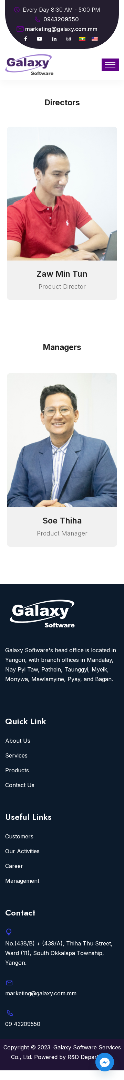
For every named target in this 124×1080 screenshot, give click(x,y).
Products (17, 770)
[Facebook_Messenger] (104, 1062)
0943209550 (61, 19)
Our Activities (22, 851)
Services (16, 755)
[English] (95, 39)
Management (22, 880)
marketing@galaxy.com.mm (61, 28)
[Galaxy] (29, 64)
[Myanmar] (82, 39)
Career (14, 865)
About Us (17, 740)
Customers (19, 836)
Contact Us (19, 785)
